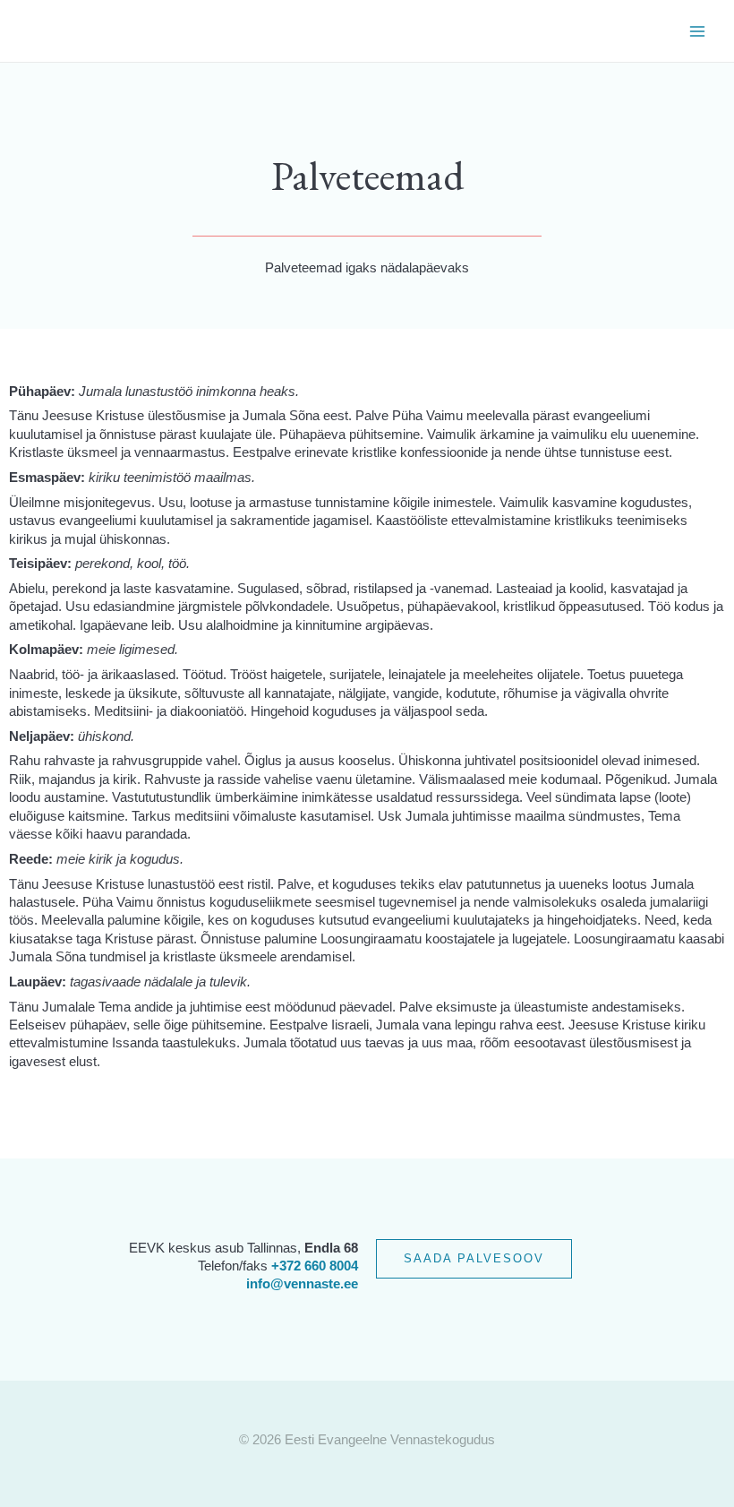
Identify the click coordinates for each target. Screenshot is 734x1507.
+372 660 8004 (314, 1266)
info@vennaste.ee (302, 1284)
